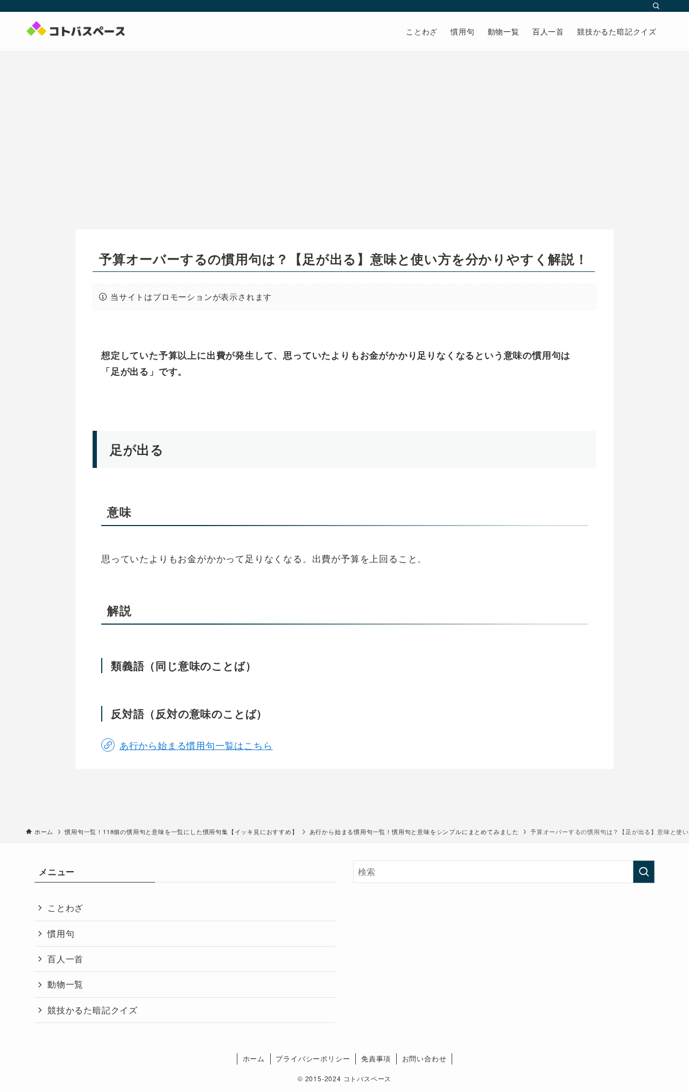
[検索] (656, 6)
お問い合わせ (424, 1058)
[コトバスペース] (75, 31)
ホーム (254, 1058)
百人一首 (65, 959)
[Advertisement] (344, 131)
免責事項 (376, 1058)
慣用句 (60, 933)
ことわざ (65, 907)
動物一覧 (65, 984)
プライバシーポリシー (313, 1058)
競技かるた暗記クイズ (92, 1010)
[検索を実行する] (644, 871)
